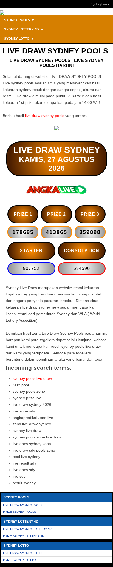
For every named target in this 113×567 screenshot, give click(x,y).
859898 (90, 232)
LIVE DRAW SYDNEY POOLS (23, 504)
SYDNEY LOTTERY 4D (23, 29)
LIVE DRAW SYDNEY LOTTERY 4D (27, 529)
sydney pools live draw (32, 378)
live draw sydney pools (44, 115)
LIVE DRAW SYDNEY (56, 150)
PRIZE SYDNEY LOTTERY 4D (23, 535)
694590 (82, 268)
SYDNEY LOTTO (18, 39)
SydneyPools (100, 4)
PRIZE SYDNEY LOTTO (19, 560)
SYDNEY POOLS (19, 20)
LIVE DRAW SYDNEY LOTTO (23, 553)
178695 (23, 232)
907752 (31, 268)
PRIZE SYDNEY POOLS (19, 511)
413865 (56, 232)
